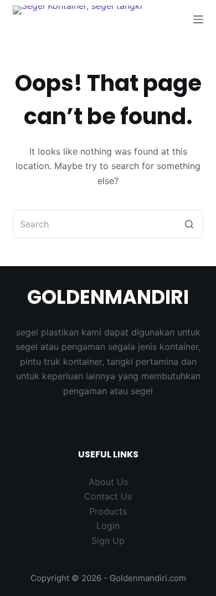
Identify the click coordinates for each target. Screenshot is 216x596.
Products (108, 511)
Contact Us (108, 496)
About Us (108, 481)
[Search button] (189, 224)
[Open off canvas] (198, 19)
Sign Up (108, 540)
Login (108, 525)
